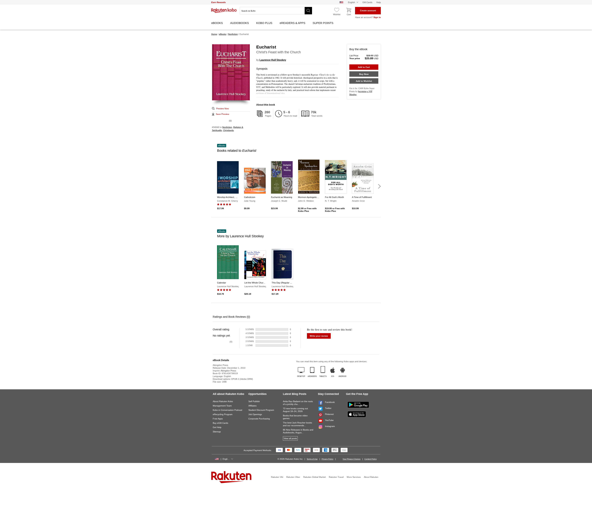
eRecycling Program (222, 414)
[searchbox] (276, 10)
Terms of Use (312, 459)
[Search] (308, 10)
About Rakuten (371, 477)
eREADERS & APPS (293, 23)
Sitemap (217, 431)
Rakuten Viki (277, 477)
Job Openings (255, 414)
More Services (354, 477)
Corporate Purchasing (259, 418)
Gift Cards (367, 2)
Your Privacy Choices (351, 459)
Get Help (217, 427)
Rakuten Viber (293, 477)
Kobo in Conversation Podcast (227, 410)
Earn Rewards (218, 2)
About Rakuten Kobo (223, 401)
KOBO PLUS (264, 23)
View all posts (290, 438)
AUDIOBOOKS (240, 23)
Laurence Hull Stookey (272, 60)
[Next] (379, 186)
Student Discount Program (261, 410)
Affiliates (252, 405)
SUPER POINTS (323, 23)
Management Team (222, 405)
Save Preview (222, 114)
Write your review (319, 336)
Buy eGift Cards (220, 423)
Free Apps (218, 418)
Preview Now (222, 108)
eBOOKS (217, 23)
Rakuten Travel (336, 477)
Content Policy (370, 459)
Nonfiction (227, 127)
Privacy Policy (327, 459)
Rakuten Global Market (314, 477)
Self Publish (254, 401)
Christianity (228, 130)
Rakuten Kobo (224, 10)
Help (378, 2)
